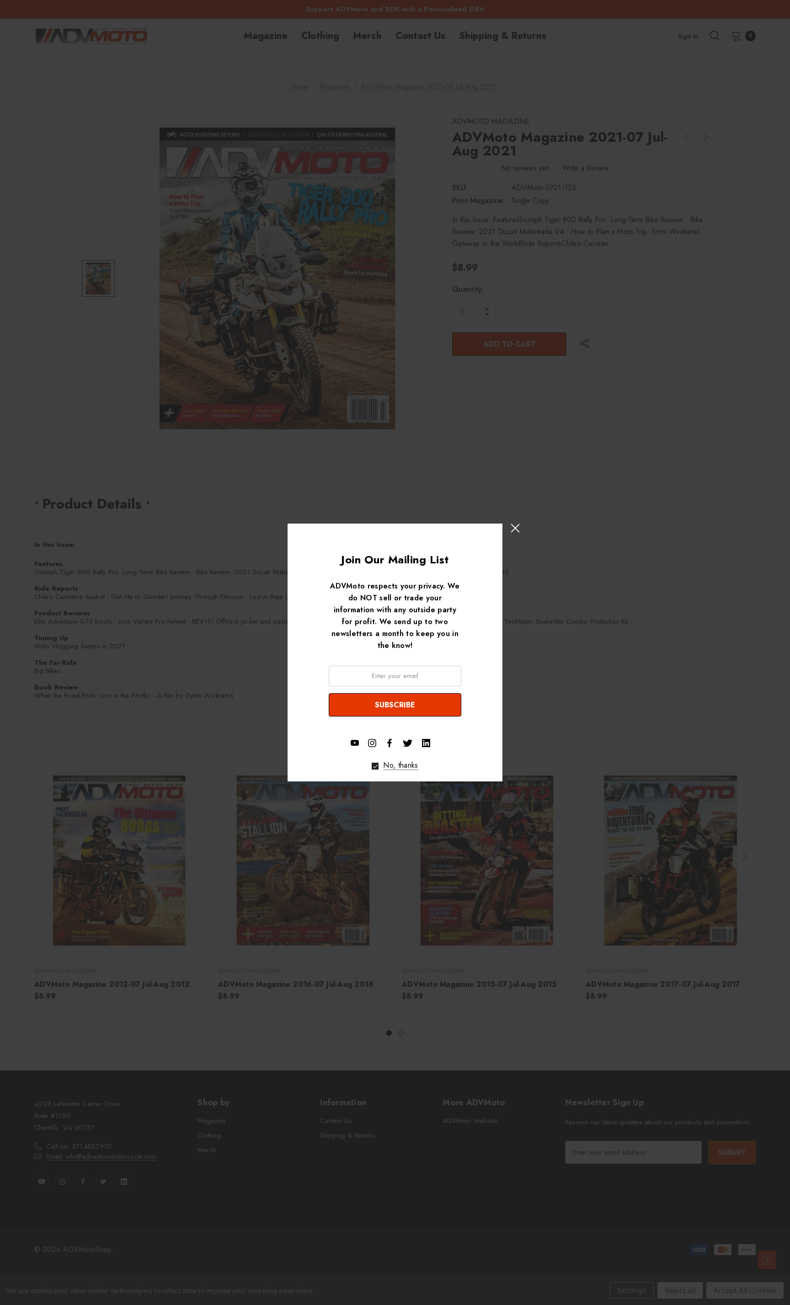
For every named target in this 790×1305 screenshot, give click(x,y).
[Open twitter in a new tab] (408, 742)
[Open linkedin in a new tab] (426, 743)
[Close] (515, 528)
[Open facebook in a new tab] (389, 743)
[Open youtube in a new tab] (355, 743)
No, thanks (400, 765)
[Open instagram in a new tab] (372, 743)
